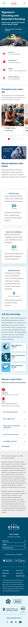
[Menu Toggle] (4, 3)
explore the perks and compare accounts (13, 30)
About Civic (5, 541)
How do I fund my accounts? (10, 434)
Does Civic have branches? (10, 412)
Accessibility (5, 570)
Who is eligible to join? (9, 419)
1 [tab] (9, 139)
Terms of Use (19, 570)
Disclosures (5, 573)
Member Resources (7, 548)
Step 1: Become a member (16, 346)
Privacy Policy (19, 573)
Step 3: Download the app (17, 366)
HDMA (4, 576)
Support (4, 544)
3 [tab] (16, 139)
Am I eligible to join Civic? (10, 441)
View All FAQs (5, 446)
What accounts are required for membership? (11, 426)
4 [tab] (19, 139)
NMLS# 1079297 (20, 576)
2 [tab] (12, 139)
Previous (4, 139)
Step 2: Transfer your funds (18, 356)
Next (24, 139)
